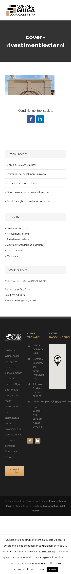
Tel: (37, 386)
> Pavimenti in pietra (16, 228)
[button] (57, 360)
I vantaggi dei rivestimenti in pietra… (27, 174)
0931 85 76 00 (22, 289)
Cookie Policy (47, 551)
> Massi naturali (13, 250)
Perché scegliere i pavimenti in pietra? (28, 201)
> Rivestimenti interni (17, 233)
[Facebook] (30, 441)
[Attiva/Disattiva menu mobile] (64, 9)
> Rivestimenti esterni (17, 239)
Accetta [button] (52, 569)
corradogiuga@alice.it (24, 300)
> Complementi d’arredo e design (24, 244)
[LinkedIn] (37, 441)
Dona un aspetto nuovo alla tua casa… (28, 192)
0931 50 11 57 (17, 294)
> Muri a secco (13, 256)
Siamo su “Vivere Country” (22, 164)
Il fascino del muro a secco (22, 183)
